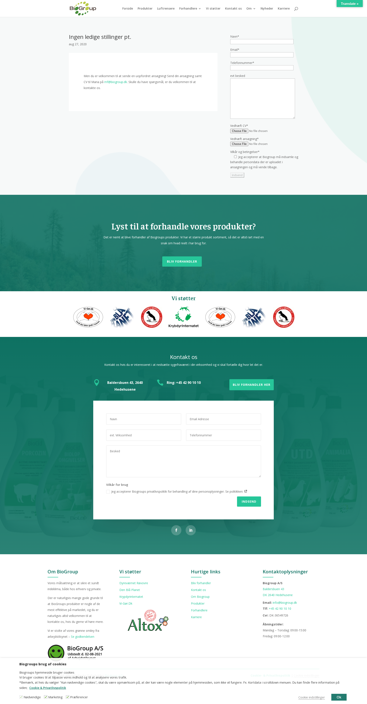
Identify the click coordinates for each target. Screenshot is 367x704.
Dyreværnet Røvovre (133, 583)
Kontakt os (233, 8)
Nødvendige (32, 697)
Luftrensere (166, 8)
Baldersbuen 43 (273, 589)
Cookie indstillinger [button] (311, 697)
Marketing (55, 697)
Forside (127, 8)
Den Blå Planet (129, 590)
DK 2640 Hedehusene (278, 595)
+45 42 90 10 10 (280, 608)
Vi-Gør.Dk (125, 603)
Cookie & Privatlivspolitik (47, 688)
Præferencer (79, 697)
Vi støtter (213, 8)
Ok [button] (339, 697)
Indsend (249, 501)
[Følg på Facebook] (176, 530)
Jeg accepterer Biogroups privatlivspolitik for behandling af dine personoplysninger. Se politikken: (177, 491)
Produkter (145, 8)
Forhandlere (188, 8)
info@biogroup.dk (285, 603)
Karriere (284, 8)
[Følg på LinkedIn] (191, 530)
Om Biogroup (200, 597)
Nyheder (267, 8)
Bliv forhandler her (251, 385)
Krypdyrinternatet (131, 597)
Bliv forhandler (182, 261)
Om (249, 8)
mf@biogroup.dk (115, 82)
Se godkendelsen (82, 637)
